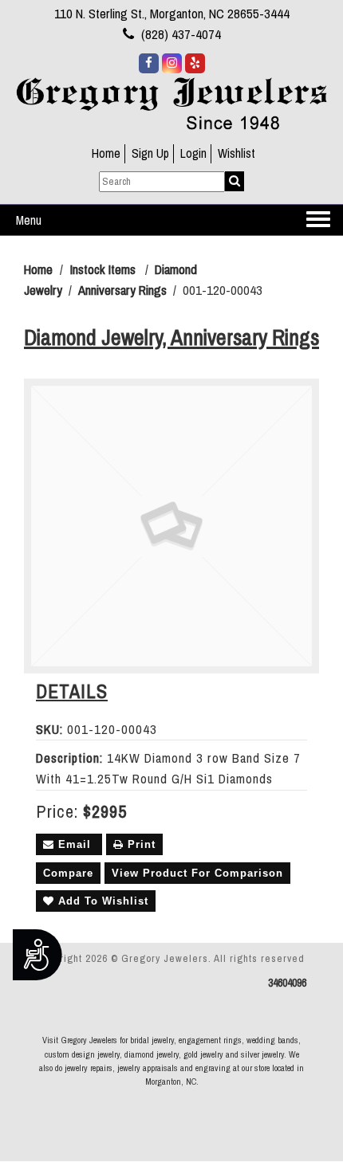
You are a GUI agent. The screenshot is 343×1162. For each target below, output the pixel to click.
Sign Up (150, 153)
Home (106, 153)
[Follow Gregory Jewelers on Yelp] (195, 63)
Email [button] (74, 844)
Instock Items (103, 269)
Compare (68, 873)
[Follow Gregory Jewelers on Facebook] (149, 63)
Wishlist (236, 153)
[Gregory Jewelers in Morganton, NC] (171, 102)
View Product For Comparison (197, 873)
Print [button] (140, 844)
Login (193, 153)
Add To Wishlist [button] (101, 901)
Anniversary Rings (122, 290)
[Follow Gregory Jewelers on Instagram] (172, 63)
